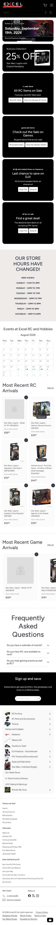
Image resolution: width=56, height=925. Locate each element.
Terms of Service (8, 812)
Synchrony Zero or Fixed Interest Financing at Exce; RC (22, 878)
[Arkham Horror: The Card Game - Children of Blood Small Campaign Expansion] (41, 462)
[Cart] (45, 5)
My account (6, 822)
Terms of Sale (40, 916)
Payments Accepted (9, 819)
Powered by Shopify (28, 919)
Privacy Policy (42, 912)
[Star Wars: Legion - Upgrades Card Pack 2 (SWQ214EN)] (14, 460)
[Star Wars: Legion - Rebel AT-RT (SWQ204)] (14, 416)
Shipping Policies (9, 916)
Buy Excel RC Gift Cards (11, 864)
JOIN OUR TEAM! (9, 854)
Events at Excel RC (9, 840)
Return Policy (25, 916)
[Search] (51, 12)
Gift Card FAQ (7, 871)
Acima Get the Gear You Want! (13, 875)
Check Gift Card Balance (11, 868)
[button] (45, 12)
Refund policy (7, 815)
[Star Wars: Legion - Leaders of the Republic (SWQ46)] (14, 505)
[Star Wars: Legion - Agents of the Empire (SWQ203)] (41, 505)
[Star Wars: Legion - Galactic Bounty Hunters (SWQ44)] (41, 417)
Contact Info (7, 836)
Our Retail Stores (8, 850)
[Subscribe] (39, 698)
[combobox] (28, 12)
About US (5, 833)
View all (50, 388)
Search (5, 808)
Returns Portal (7, 843)
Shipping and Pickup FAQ (11, 847)
